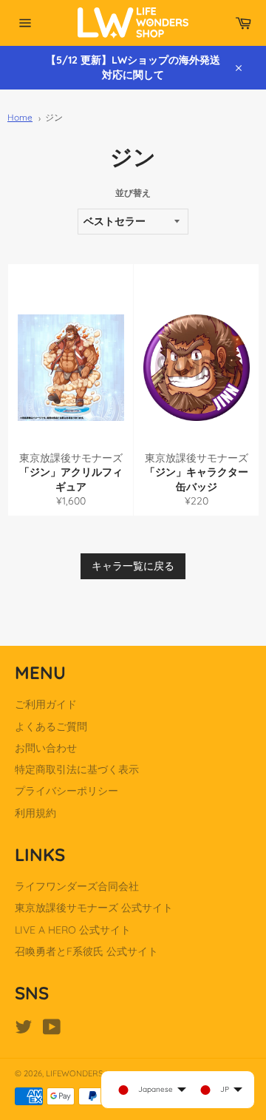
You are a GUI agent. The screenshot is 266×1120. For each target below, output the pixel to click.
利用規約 (35, 813)
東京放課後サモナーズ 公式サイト (94, 907)
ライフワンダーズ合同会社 (77, 886)
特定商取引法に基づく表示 (77, 769)
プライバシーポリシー (66, 790)
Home (20, 117)
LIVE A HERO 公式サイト (73, 930)
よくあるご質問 (51, 726)
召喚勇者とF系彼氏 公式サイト (86, 951)
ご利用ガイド (46, 704)
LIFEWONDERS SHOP (86, 1073)
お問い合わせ (46, 748)
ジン (54, 117)
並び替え (133, 192)
